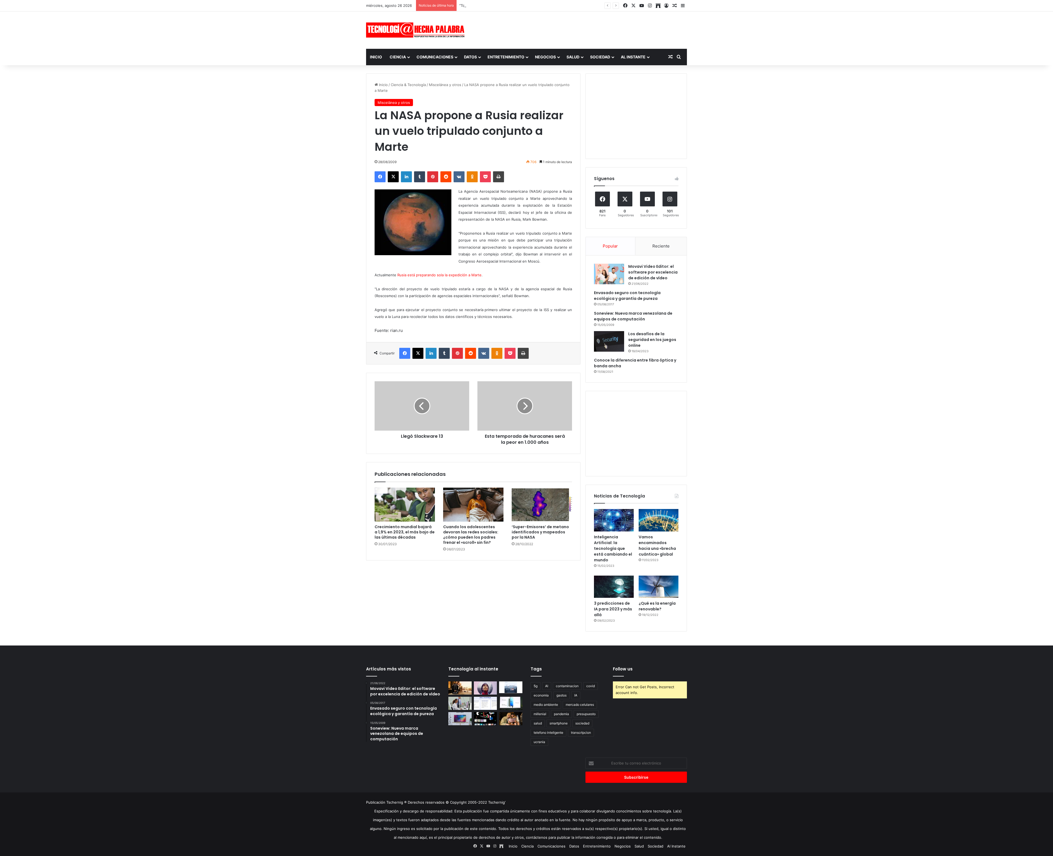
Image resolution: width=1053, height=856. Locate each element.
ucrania (539, 742)
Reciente (661, 246)
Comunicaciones (435, 57)
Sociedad (600, 57)
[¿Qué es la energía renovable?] (658, 587)
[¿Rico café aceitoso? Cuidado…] (460, 688)
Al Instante (633, 57)
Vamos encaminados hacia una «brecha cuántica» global (657, 545)
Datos (470, 57)
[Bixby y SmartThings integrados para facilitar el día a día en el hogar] (485, 703)
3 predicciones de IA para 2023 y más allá (613, 609)
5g (535, 686)
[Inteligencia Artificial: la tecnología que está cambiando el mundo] (614, 520)
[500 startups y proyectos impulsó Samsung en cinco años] (485, 718)
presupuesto (586, 714)
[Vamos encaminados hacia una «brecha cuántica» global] (658, 520)
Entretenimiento (506, 57)
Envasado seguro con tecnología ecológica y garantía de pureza (627, 295)
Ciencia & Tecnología (408, 85)
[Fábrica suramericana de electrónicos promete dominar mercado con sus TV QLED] (460, 718)
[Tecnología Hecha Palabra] (417, 30)
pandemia (561, 714)
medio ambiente (546, 705)
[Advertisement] (581, 29)
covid (590, 686)
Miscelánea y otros (445, 85)
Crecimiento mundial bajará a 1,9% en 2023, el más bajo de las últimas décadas (405, 532)
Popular (610, 246)
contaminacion (567, 686)
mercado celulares (580, 705)
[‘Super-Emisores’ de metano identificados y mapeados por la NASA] (542, 505)
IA (575, 695)
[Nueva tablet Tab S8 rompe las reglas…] (510, 718)
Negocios (545, 57)
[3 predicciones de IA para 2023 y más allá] (614, 587)
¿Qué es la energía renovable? (657, 606)
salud (538, 723)
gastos (561, 695)
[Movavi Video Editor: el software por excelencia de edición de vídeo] (609, 274)
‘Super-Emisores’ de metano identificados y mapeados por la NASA (540, 532)
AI (546, 686)
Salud (573, 57)
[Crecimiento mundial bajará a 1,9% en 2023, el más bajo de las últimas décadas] (405, 505)
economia (541, 695)
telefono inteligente (548, 732)
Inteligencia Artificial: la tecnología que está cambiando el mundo (613, 548)
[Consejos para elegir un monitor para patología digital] (460, 703)
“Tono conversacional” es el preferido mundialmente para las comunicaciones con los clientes (539, 5)
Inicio (376, 57)
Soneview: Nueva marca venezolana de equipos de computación (633, 316)
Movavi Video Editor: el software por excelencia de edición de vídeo (653, 272)
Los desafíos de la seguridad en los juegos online (652, 339)
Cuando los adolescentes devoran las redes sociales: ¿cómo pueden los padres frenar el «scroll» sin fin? (470, 534)
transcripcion (581, 732)
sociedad (582, 723)
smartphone (559, 723)
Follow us (623, 669)
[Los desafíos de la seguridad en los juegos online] (609, 341)
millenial (540, 714)
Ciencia (398, 57)
